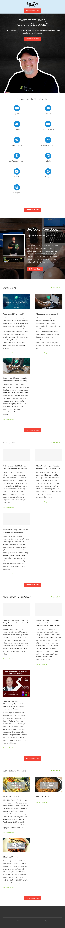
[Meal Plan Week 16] (16, 845)
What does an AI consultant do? (47, 314)
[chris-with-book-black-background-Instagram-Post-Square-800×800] (13, 236)
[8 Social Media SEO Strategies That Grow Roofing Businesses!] (16, 455)
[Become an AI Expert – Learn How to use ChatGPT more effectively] (16, 365)
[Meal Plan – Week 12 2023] (16, 784)
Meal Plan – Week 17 (44, 796)
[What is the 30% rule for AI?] (16, 301)
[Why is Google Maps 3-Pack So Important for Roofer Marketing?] (48, 455)
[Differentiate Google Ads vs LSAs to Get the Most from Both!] (16, 519)
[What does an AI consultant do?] (48, 301)
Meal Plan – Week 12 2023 (13, 796)
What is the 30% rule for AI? (13, 314)
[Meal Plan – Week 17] (48, 784)
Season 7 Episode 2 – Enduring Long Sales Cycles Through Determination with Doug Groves (48, 622)
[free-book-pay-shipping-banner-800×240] (14, 257)
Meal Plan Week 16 (10, 857)
